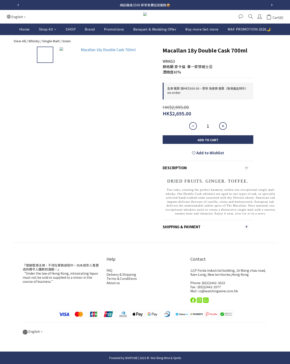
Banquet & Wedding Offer (154, 29)
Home (24, 29)
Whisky (34, 41)
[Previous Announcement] (18, 5)
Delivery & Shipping (121, 274)
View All (20, 41)
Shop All (46, 29)
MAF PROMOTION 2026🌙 (249, 29)
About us (113, 283)
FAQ (109, 270)
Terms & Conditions (121, 278)
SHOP (70, 29)
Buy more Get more (202, 29)
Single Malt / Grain (56, 41)
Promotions (114, 29)
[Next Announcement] (272, 5)
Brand (90, 29)
